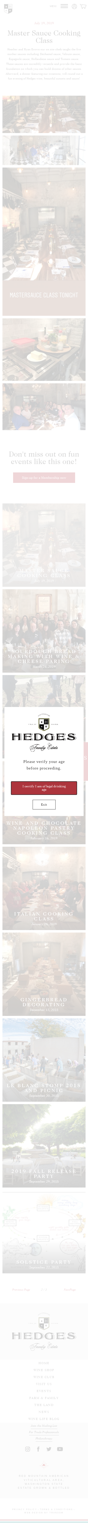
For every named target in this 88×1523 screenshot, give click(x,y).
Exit (44, 804)
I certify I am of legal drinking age (44, 787)
